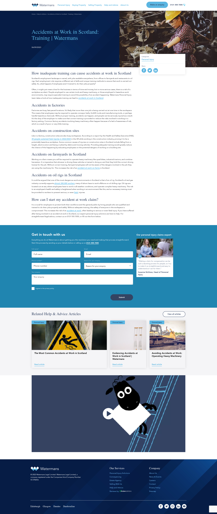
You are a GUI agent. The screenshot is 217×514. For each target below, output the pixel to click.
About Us (124, 5)
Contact (152, 484)
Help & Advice (41, 14)
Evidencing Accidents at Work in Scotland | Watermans (125, 356)
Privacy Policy (154, 487)
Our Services (117, 468)
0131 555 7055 (176, 5)
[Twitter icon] (166, 506)
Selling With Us (116, 484)
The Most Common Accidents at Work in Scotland (60, 353)
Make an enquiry (157, 5)
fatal (76, 192)
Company (154, 468)
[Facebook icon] (160, 506)
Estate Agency (115, 480)
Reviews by (114, 491)
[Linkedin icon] (178, 506)
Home (33, 14)
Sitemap (152, 491)
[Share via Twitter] (149, 70)
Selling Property (95, 5)
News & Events (155, 477)
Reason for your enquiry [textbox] (96, 266)
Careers (152, 480)
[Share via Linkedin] (155, 70)
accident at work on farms (89, 168)
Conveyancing (115, 477)
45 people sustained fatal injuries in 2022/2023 (51, 139)
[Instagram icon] (172, 506)
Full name (35, 249)
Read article (39, 364)
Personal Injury (64, 5)
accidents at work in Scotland (90, 98)
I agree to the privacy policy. (44, 288)
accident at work (74, 210)
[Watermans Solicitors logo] (43, 5)
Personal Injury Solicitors (120, 473)
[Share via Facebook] (144, 70)
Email (86, 249)
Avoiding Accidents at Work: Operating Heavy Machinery (167, 355)
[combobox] (108, 266)
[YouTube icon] (184, 506)
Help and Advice (111, 5)
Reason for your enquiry (92, 261)
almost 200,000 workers (64, 183)
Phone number (37, 261)
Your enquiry (36, 272)
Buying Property (79, 5)
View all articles (174, 314)
